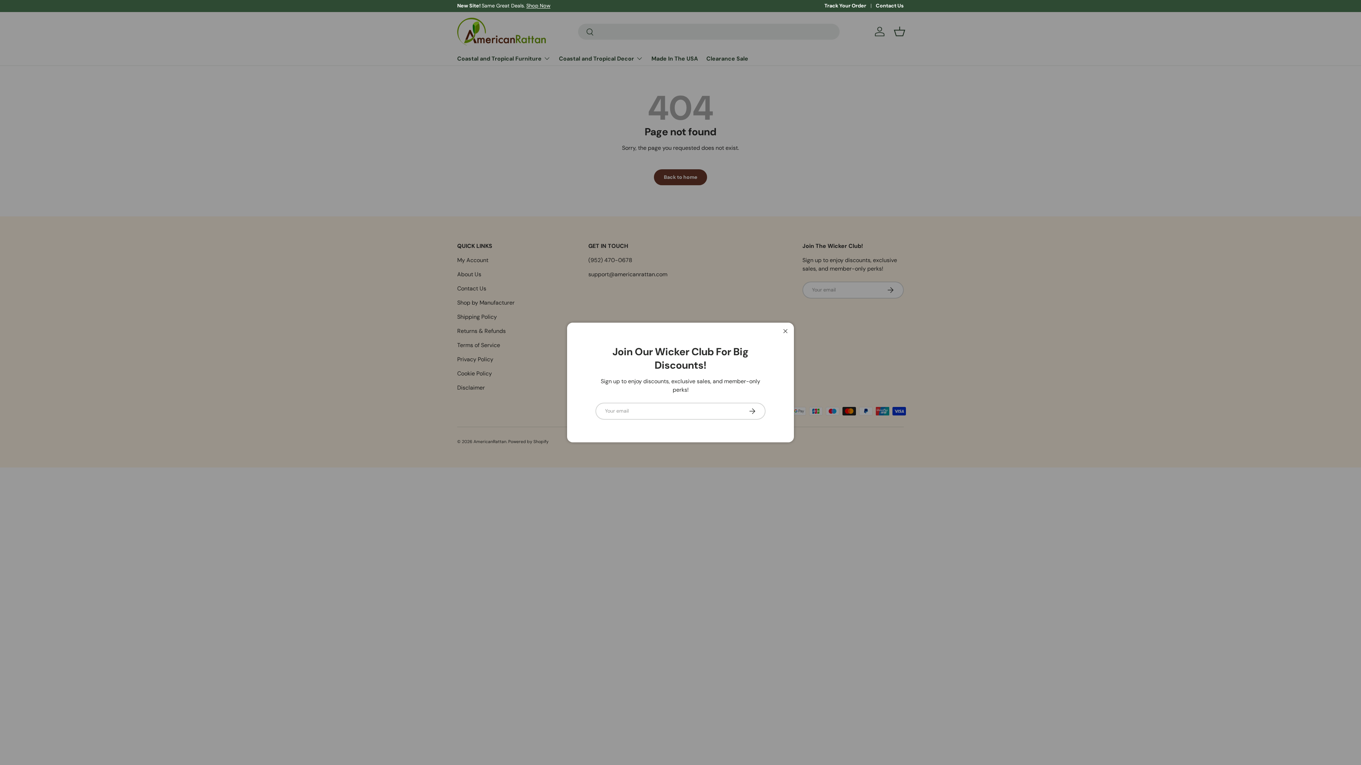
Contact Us (890, 5)
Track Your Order (845, 5)
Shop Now (538, 5)
